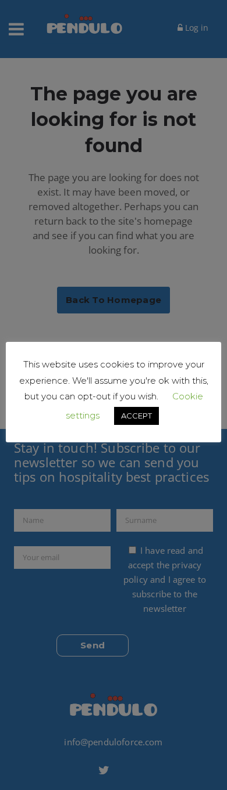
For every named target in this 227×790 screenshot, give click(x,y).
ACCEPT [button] (136, 415)
